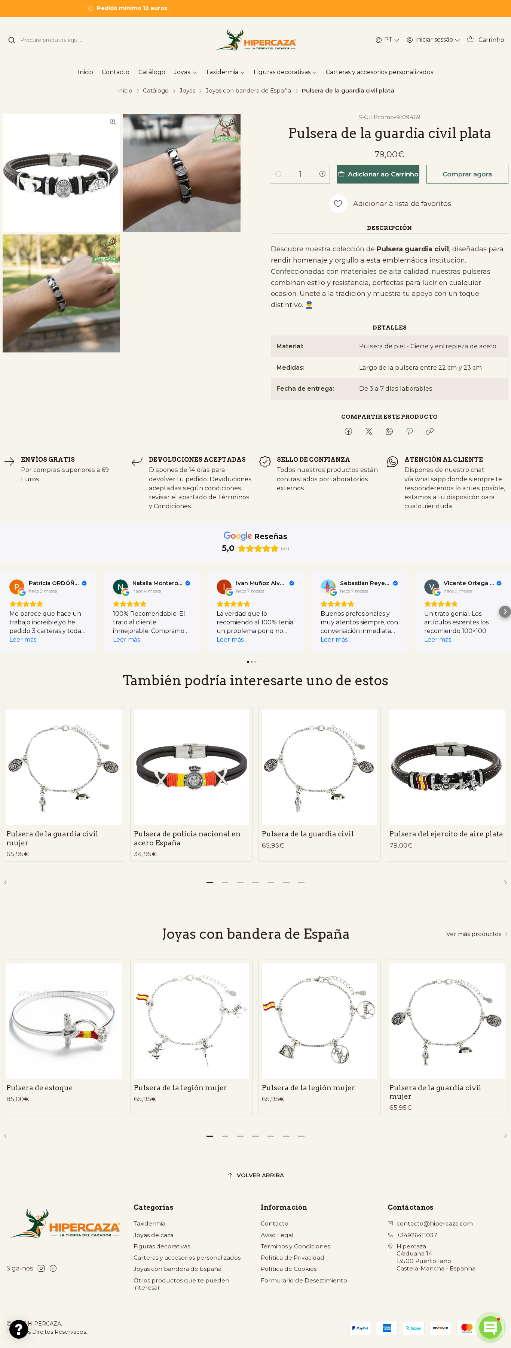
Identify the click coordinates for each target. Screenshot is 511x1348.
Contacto (274, 1223)
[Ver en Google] (16, 586)
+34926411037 (417, 1235)
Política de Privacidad (292, 1257)
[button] (6, 612)
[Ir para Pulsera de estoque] (64, 1021)
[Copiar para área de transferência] (430, 432)
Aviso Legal (277, 1235)
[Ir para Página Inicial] (255, 40)
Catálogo (156, 90)
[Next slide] (502, 882)
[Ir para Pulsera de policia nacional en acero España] (191, 767)
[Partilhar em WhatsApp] (389, 432)
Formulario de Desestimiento (304, 1280)
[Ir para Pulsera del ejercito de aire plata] (447, 767)
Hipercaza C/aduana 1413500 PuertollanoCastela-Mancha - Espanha (436, 1257)
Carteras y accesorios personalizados (187, 1257)
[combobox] (51, 40)
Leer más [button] (22, 639)
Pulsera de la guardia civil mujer (52, 838)
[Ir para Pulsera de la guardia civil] (319, 767)
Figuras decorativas (162, 1246)
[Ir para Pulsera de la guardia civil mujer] (64, 767)
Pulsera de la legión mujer (180, 1088)
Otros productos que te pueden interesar (181, 1284)
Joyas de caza (154, 1235)
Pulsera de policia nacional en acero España (187, 838)
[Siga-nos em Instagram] (41, 1268)
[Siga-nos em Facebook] (53, 1268)
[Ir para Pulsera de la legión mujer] (191, 1021)
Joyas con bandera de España (248, 90)
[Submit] (11, 40)
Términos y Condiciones (295, 1246)
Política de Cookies (288, 1268)
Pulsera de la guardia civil (308, 834)
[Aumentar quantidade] (322, 174)
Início (124, 90)
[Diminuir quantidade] (278, 174)
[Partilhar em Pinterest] (410, 432)
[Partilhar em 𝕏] (369, 432)
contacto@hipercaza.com (435, 1223)
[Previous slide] (8, 882)
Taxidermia (149, 1223)
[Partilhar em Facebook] (348, 432)
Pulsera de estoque (39, 1088)
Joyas (187, 90)
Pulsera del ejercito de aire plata (446, 834)
